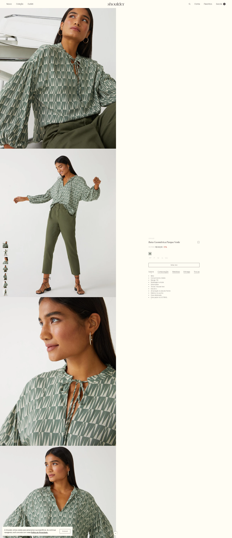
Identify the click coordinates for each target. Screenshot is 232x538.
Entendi (65, 531)
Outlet (30, 4)
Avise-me (174, 265)
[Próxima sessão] (115, 532)
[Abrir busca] (189, 4)
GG (166, 258)
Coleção (19, 4)
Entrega (187, 272)
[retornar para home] (116, 4)
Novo (9, 4)
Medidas (176, 272)
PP (150, 258)
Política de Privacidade (39, 532)
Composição (163, 272)
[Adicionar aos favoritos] (198, 241)
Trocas (197, 272)
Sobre (151, 272)
